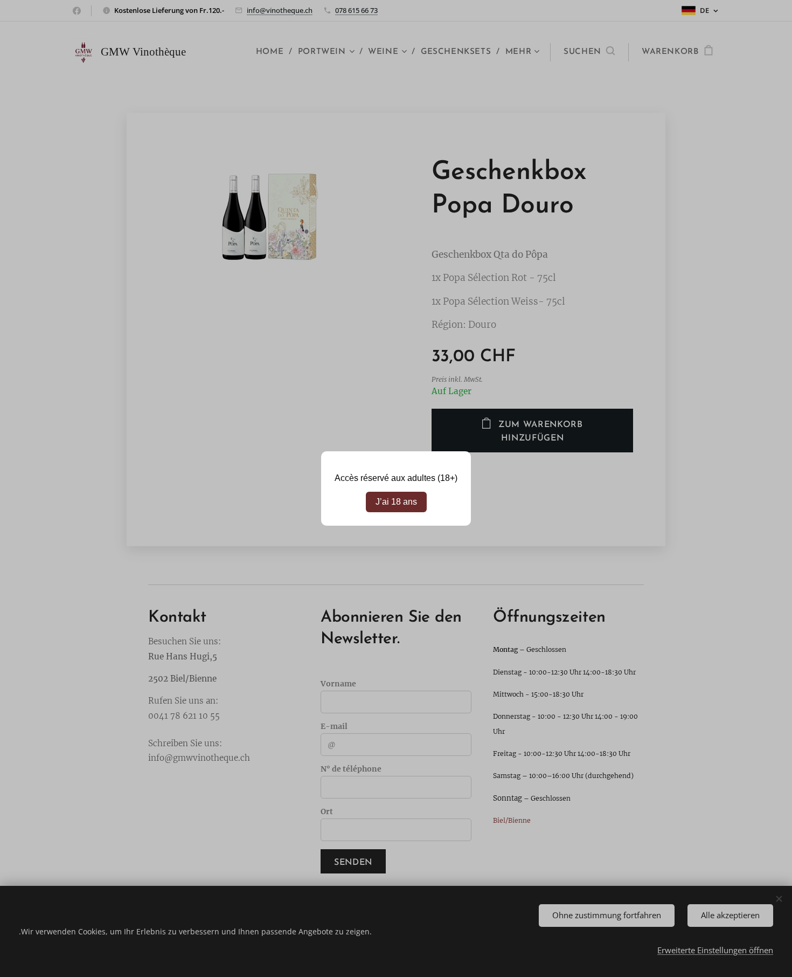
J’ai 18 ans (396, 501)
